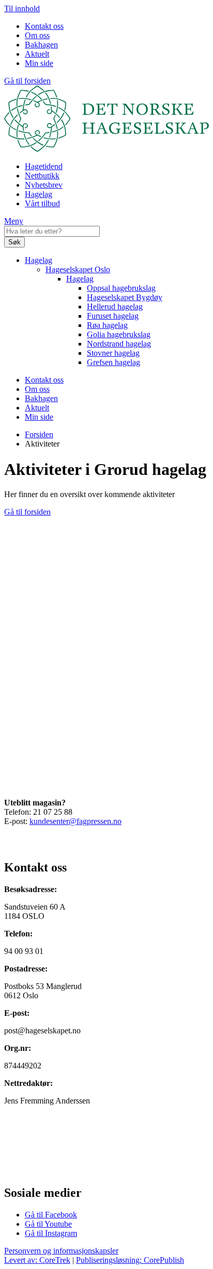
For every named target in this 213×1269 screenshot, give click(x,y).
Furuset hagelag (113, 315)
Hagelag (38, 194)
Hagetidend (44, 166)
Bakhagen (41, 44)
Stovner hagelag (113, 353)
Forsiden (39, 434)
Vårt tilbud (42, 203)
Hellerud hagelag (115, 306)
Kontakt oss (44, 26)
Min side (39, 63)
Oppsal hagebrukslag (121, 288)
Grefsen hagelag (113, 362)
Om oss (37, 35)
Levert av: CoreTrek (37, 1260)
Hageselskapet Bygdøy (124, 297)
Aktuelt (37, 54)
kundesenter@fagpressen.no (75, 821)
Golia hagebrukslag (118, 334)
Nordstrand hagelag (119, 343)
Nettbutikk (42, 175)
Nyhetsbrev (44, 184)
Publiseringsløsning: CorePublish (130, 1260)
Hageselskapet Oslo (77, 269)
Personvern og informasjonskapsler (61, 1250)
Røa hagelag (107, 325)
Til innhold (22, 8)
